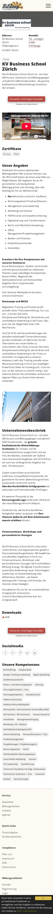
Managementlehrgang (27, 719)
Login (5, 893)
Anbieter (6, 810)
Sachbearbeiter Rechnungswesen (19, 754)
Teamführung (27, 764)
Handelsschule (33, 694)
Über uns (7, 854)
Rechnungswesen (11, 749)
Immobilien (8, 719)
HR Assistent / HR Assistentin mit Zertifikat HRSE (26, 709)
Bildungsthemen (11, 806)
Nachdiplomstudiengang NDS (17, 729)
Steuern (32, 759)
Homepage (34, 45)
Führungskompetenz (13, 694)
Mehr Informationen (27, 910)
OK (43, 898)
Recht (26, 749)
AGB (6, 617)
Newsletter (8, 802)
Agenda (6, 814)
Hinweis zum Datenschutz (26, 104)
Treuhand (39, 774)
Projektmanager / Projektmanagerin (20, 744)
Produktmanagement (13, 739)
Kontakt (6, 884)
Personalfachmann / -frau (35, 734)
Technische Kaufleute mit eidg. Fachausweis (24, 769)
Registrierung (9, 888)
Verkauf (7, 779)
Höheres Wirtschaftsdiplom (16, 704)
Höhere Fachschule (12, 699)
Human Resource (41, 714)
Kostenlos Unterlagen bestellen (26, 99)
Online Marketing (11, 734)
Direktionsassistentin (13, 679)
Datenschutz (9, 867)
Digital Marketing (41, 674)
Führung (39, 684)
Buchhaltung (9, 669)
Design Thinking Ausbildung (16, 674)
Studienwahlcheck (11, 836)
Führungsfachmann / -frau (16, 689)
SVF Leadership (10, 764)
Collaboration (25, 669)
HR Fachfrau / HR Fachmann (16, 714)
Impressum (8, 858)
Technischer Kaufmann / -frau (17, 774)
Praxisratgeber (10, 832)
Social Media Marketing (14, 759)
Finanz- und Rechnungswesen (17, 684)
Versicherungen (21, 779)
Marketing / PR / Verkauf (14, 724)
